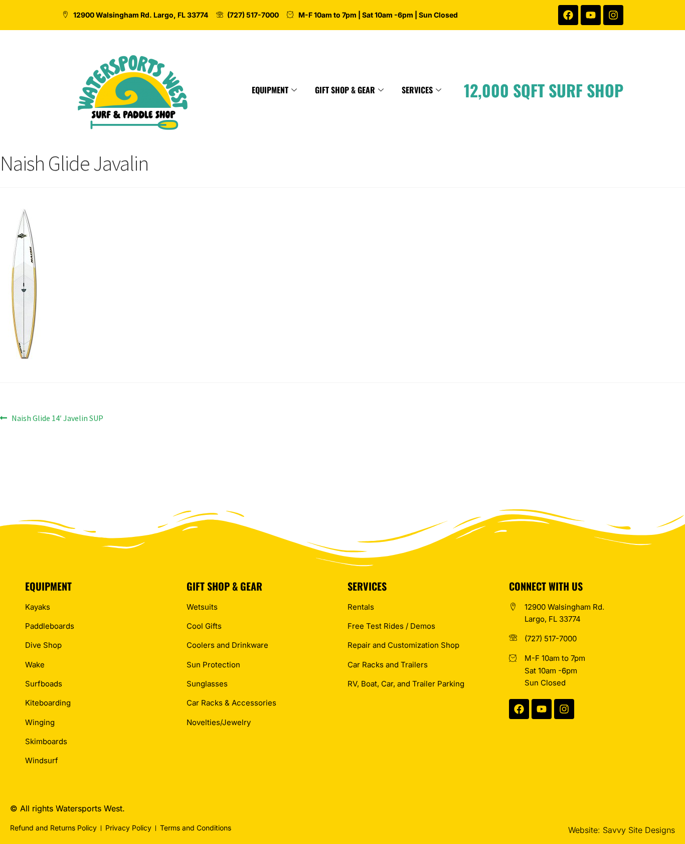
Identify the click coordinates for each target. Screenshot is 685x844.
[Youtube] (591, 15)
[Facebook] (568, 15)
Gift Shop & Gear (345, 90)
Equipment (270, 90)
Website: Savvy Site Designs (621, 830)
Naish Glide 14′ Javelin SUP (57, 417)
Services (417, 90)
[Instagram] (613, 15)
